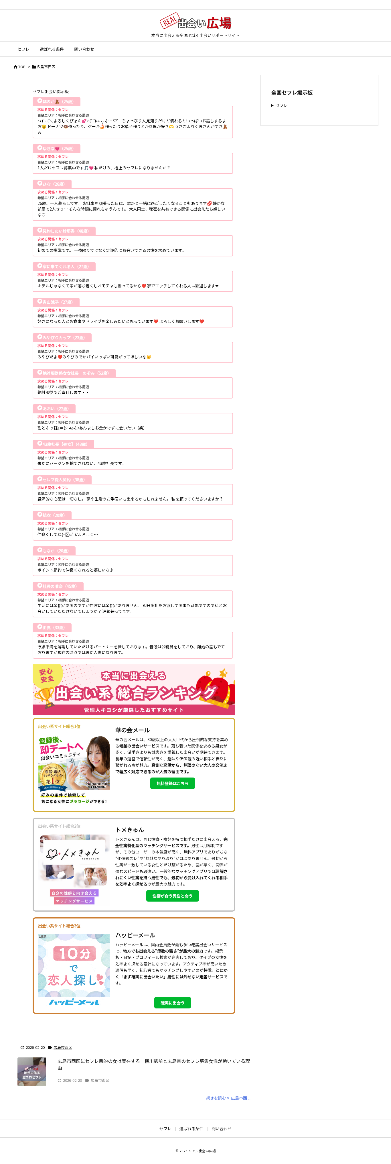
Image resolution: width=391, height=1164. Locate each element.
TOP (21, 66)
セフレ (282, 105)
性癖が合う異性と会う (173, 896)
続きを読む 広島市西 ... (228, 1098)
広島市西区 (63, 1047)
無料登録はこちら (173, 783)
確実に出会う (173, 1003)
